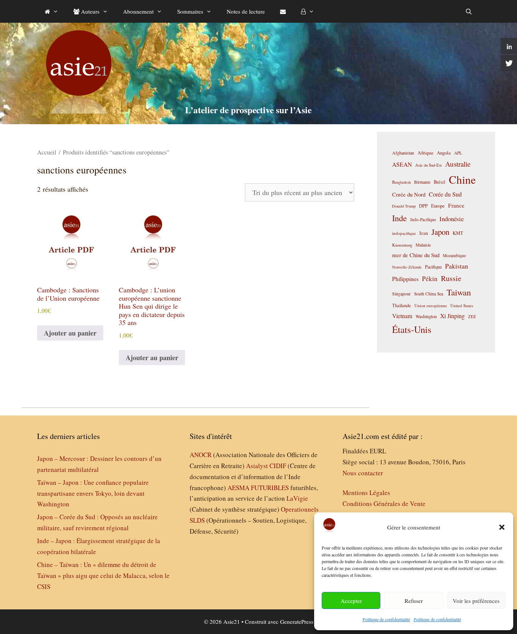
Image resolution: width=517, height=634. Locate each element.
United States (461, 305)
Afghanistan (403, 153)
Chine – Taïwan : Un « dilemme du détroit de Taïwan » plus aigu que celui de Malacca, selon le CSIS (103, 575)
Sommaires (190, 11)
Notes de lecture (246, 11)
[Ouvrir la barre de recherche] (469, 11)
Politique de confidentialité (386, 619)
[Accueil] (51, 11)
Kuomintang (402, 245)
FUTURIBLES (270, 487)
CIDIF (277, 465)
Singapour (401, 293)
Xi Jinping (452, 316)
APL (458, 153)
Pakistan (456, 266)
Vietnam (402, 316)
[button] (502, 527)
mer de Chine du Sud (415, 255)
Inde (399, 217)
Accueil (46, 152)
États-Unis (411, 329)
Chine (462, 179)
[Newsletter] (283, 11)
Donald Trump (404, 206)
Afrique (425, 152)
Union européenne (430, 305)
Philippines (405, 279)
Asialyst (257, 465)
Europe (438, 206)
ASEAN (402, 164)
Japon (440, 231)
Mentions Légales (366, 492)
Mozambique (454, 255)
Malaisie (423, 245)
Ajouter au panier (70, 333)
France (456, 205)
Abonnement (138, 11)
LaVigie (297, 498)
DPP (423, 206)
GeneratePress (296, 621)
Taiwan (459, 292)
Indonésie (451, 218)
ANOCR (201, 454)
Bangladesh (401, 182)
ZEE (472, 316)
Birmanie (422, 182)
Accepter (351, 600)
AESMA (238, 487)
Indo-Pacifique (423, 219)
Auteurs (89, 11)
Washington (426, 316)
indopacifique (404, 233)
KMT (458, 233)
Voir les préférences (476, 600)
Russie (451, 278)
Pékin (430, 278)
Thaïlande (401, 305)
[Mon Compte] (307, 11)
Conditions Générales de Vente (384, 503)
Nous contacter (363, 472)
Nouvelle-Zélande (407, 267)
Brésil (439, 182)
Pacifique (433, 267)
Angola (444, 153)
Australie (457, 164)
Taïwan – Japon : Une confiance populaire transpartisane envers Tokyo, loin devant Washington (93, 493)
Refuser (414, 600)
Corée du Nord (408, 194)
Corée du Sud (445, 194)
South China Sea (428, 294)
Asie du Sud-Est (428, 165)
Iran (423, 233)
